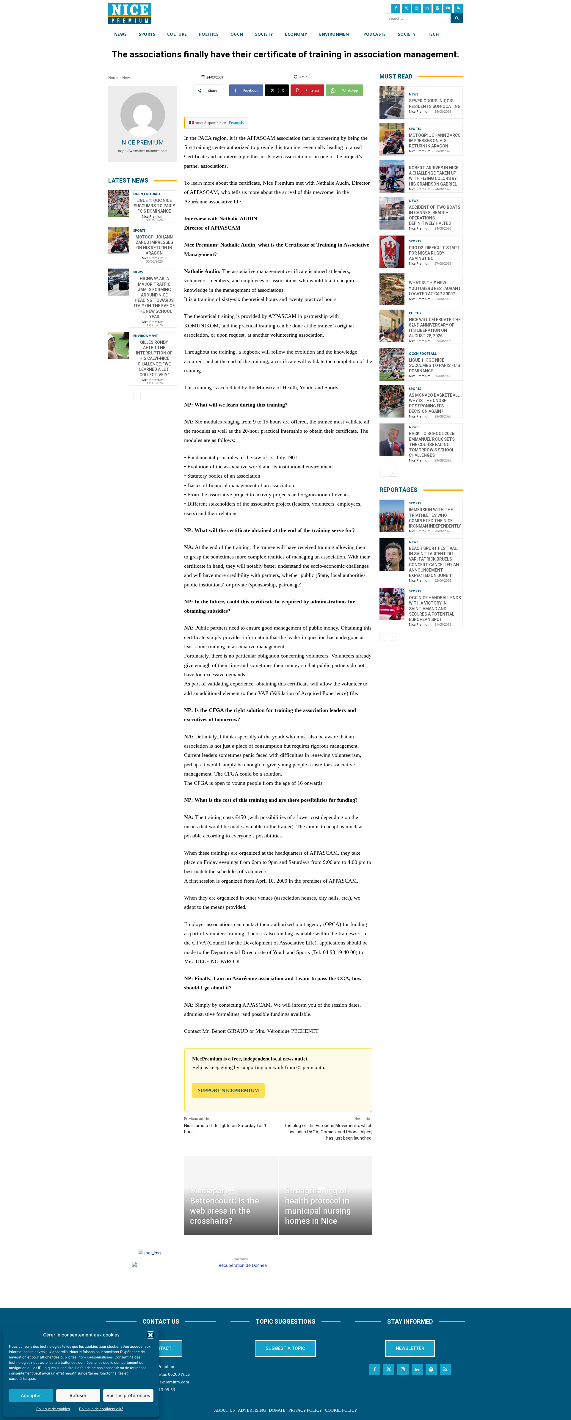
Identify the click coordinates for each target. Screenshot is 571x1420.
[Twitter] (406, 8)
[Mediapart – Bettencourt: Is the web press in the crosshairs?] (230, 1195)
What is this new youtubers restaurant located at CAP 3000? (435, 288)
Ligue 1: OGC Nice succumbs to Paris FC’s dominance (154, 206)
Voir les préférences (128, 1395)
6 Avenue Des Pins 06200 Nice (161, 1374)
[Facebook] (395, 8)
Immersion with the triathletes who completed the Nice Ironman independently (435, 517)
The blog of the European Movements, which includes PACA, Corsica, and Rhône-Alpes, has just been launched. (328, 1132)
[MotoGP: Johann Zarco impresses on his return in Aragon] (118, 240)
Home (113, 77)
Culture (416, 313)
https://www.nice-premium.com (142, 151)
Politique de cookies (53, 1409)
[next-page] (146, 395)
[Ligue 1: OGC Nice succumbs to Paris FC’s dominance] (118, 203)
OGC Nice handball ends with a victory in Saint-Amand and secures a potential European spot (435, 608)
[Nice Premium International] (129, 13)
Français (236, 122)
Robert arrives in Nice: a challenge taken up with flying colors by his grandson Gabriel (434, 175)
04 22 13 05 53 (161, 1389)
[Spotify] (437, 8)
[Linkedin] (427, 8)
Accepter (31, 1395)
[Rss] (458, 8)
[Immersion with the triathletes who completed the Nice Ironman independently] (391, 516)
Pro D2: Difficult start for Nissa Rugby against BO (434, 253)
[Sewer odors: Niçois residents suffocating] (391, 102)
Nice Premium (143, 142)
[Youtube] (447, 8)
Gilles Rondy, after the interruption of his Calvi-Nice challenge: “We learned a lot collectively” (154, 358)
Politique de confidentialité (101, 1409)
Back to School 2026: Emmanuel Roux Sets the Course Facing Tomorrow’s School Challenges (432, 444)
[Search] (457, 18)
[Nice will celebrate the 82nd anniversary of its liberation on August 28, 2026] (391, 326)
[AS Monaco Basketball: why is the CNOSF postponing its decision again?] (391, 401)
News (126, 77)
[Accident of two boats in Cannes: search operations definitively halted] (391, 213)
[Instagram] (416, 8)
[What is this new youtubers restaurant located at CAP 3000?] (391, 289)
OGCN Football (147, 193)
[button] (150, 1335)
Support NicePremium (228, 1090)
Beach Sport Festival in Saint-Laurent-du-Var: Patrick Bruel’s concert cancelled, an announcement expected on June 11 (434, 562)
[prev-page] (137, 395)
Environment (145, 335)
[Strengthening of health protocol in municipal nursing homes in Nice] (325, 1195)
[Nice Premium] (142, 114)
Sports (139, 230)
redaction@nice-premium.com (161, 1382)
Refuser (78, 1395)
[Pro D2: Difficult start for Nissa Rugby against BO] (391, 252)
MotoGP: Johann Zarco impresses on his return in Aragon (435, 140)
